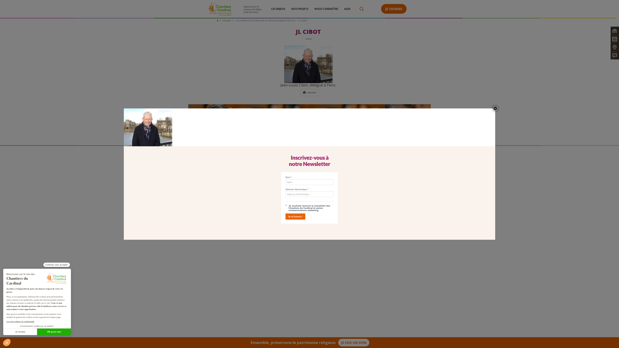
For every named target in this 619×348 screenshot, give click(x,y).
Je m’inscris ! (295, 216)
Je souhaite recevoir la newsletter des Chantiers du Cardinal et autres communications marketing (309, 208)
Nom (288, 177)
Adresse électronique (297, 189)
